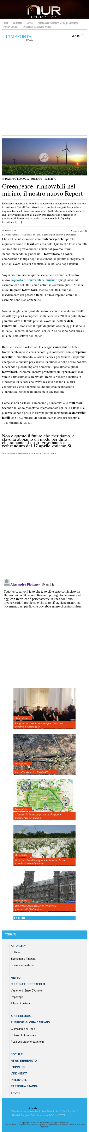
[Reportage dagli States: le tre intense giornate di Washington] (44, 891)
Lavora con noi (10, 26)
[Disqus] (43, 523)
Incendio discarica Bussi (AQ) (31, 772)
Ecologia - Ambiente (29, 178)
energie (12, 453)
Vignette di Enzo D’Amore (26, 990)
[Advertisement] (44, 88)
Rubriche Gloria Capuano (30, 1022)
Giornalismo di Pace (23, 1028)
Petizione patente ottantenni (27, 1041)
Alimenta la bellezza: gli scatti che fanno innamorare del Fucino (38, 816)
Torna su (10, 934)
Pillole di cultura (20, 1003)
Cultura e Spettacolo (28, 984)
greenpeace (25, 453)
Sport (15, 1092)
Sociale (17, 1054)
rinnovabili (50, 453)
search (63, 36)
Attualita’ (18, 945)
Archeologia (21, 1016)
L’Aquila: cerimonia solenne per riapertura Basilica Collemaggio (39, 724)
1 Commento (77, 230)
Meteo (30, 23)
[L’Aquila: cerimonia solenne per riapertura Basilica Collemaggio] (44, 709)
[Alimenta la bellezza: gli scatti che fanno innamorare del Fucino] (44, 800)
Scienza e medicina (22, 965)
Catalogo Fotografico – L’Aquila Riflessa (58, 23)
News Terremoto (24, 1060)
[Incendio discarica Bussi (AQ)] (44, 754)
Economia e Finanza (23, 958)
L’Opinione (18, 1067)
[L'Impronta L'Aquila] (19, 38)
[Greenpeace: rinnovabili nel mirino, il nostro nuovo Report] (44, 174)
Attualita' (8, 178)
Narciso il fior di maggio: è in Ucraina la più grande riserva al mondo (40, 861)
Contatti (17, 23)
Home (5, 23)
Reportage (17, 997)
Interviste (19, 1080)
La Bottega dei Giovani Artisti (37, 26)
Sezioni (76, 36)
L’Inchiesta (19, 1073)
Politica (15, 952)
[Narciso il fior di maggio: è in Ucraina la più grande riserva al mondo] (44, 846)
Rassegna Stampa (24, 1086)
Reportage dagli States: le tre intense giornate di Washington (36, 907)
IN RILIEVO (50, 178)
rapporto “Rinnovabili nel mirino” (34, 279)
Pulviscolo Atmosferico (24, 1035)
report (38, 453)
